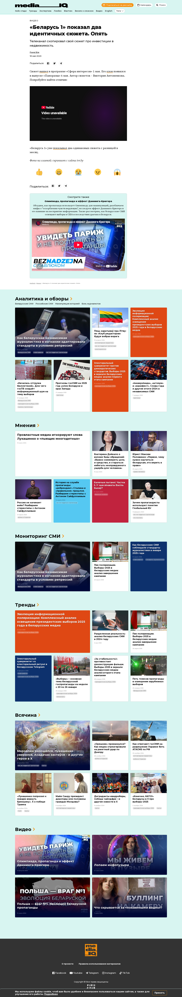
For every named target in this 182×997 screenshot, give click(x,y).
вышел (43, 71)
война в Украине (24, 517)
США (19, 811)
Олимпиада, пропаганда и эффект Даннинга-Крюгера (78, 201)
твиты (44, 765)
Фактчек (68, 11)
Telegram (93, 973)
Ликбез (57, 11)
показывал (60, 148)
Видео (99, 11)
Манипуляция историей (67, 304)
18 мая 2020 (35, 56)
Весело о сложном (84, 11)
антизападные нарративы (104, 343)
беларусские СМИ (24, 352)
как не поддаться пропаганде (56, 352)
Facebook (60, 973)
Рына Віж (34, 52)
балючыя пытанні (101, 494)
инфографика (38, 352)
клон (110, 71)
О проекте (67, 964)
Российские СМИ (44, 304)
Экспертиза (45, 11)
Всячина (26, 715)
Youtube (77, 973)
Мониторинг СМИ (37, 536)
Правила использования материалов (99, 964)
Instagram (110, 973)
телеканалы (60, 697)
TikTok (126, 973)
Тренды (33, 11)
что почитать (137, 518)
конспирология (100, 349)
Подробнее (51, 994)
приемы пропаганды (25, 407)
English (108, 11)
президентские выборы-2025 (143, 336)
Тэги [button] (118, 11)
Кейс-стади (21, 11)
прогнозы (59, 395)
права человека (139, 472)
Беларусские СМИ (24, 304)
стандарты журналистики (155, 559)
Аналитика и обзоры (42, 299)
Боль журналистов (91, 304)
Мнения (25, 425)
